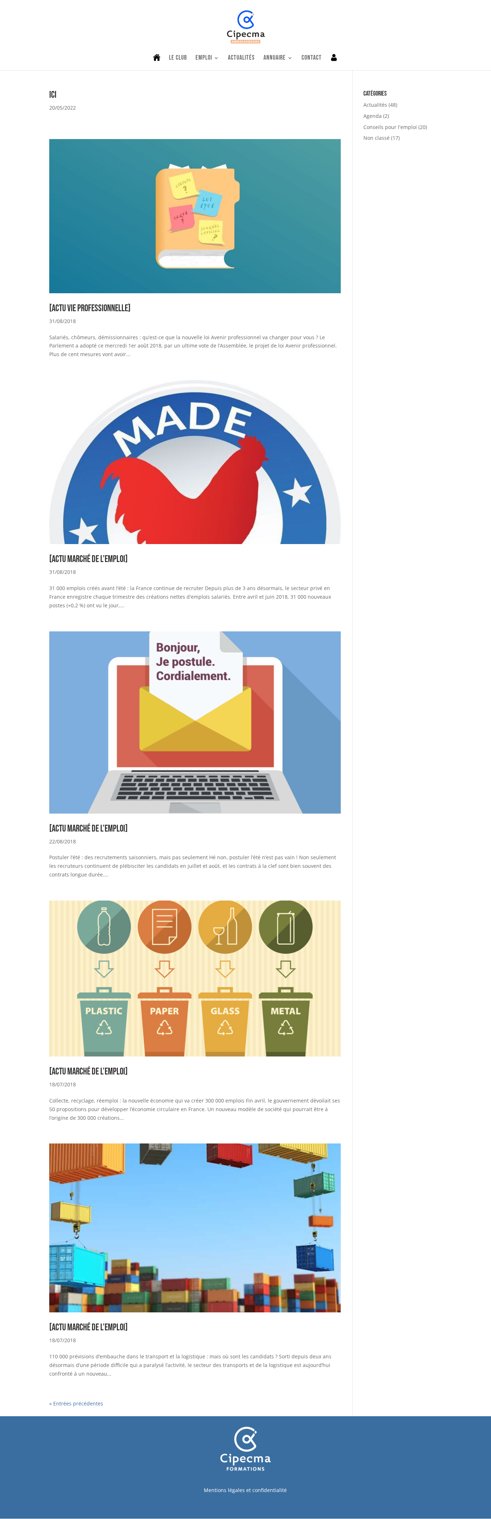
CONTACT (312, 58)
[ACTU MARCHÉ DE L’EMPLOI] (88, 559)
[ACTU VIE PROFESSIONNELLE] (89, 308)
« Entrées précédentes (76, 1403)
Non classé (376, 137)
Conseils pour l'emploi (390, 127)
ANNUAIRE (274, 58)
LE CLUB (178, 58)
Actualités (375, 104)
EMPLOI (204, 58)
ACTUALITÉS (241, 58)
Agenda (372, 115)
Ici (52, 95)
